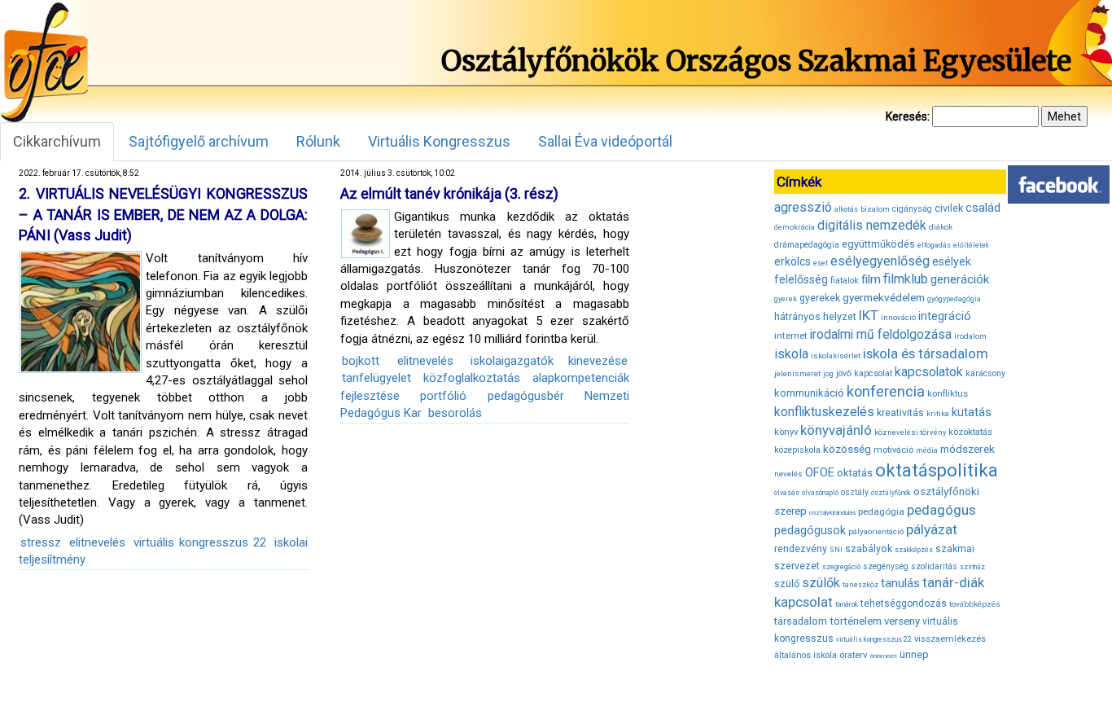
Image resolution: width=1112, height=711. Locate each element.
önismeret (883, 656)
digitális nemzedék (871, 225)
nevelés (788, 473)
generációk (959, 279)
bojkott (360, 360)
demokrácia (794, 227)
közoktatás (970, 431)
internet (791, 335)
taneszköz (860, 585)
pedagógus (941, 510)
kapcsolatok (929, 372)
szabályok (868, 549)
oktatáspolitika (936, 470)
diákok (940, 226)
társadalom (800, 621)
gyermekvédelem (884, 297)
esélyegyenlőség (880, 261)
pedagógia (881, 511)
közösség (847, 449)
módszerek (967, 448)
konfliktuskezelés (824, 411)
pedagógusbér (526, 395)
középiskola (797, 450)
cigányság (912, 208)
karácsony (985, 373)
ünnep (914, 654)
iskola (791, 354)
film (871, 279)
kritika (937, 414)
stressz (40, 542)
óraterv (853, 655)
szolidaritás (934, 566)
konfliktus (947, 393)
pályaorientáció (876, 531)
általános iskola (805, 655)
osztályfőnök (891, 493)
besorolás (455, 413)
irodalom (970, 335)
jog (828, 374)
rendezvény (800, 548)
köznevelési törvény (910, 432)
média (927, 450)
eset (820, 263)
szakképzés (914, 550)
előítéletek (971, 245)
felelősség (801, 279)
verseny (902, 621)
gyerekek (819, 298)
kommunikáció (809, 393)
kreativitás (900, 413)
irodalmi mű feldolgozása (881, 334)
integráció (944, 316)
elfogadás (934, 245)
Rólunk (318, 141)
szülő (786, 583)
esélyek (951, 261)
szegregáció (841, 567)
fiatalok (844, 280)
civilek (949, 208)
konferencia (886, 391)
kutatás (972, 412)
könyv (786, 432)
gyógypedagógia (954, 299)
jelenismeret (797, 373)
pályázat (931, 529)
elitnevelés (97, 542)
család (982, 207)
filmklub (905, 279)
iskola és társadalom (925, 353)
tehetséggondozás (903, 603)
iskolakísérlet (835, 355)
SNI (836, 550)
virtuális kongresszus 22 (200, 542)
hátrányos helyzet (815, 316)
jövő (844, 373)
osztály (855, 492)
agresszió (803, 207)
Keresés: (908, 116)
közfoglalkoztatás (471, 378)
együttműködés (878, 244)
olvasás (786, 493)
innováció (898, 317)
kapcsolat (873, 373)
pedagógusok (810, 530)
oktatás (855, 473)
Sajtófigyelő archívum (199, 141)
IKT (868, 315)
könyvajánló (836, 430)
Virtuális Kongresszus (439, 141)
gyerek (785, 299)
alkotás (846, 209)
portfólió (443, 395)
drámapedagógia (806, 244)
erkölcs (792, 261)
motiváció (893, 450)
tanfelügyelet (376, 378)
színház (972, 567)
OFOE (819, 472)
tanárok (846, 604)
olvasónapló (820, 493)
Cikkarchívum (57, 141)
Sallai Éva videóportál (605, 141)
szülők (821, 582)
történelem (856, 621)
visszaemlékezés (950, 639)
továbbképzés (974, 603)
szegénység (885, 566)
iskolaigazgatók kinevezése (549, 360)
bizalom (875, 208)
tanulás (900, 583)
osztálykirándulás (832, 512)
